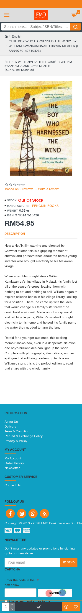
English (17, 36)
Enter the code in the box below (20, 582)
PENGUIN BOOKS (45, 206)
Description (15, 234)
